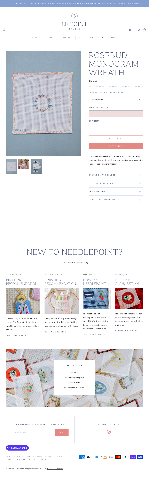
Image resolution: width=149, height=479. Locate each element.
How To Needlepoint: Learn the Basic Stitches (96, 282)
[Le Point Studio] (74, 21)
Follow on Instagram (74, 377)
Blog (114, 38)
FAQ (8, 456)
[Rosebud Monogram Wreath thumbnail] (11, 166)
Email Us (74, 372)
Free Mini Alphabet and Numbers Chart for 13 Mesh (128, 282)
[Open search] (4, 29)
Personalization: (99, 107)
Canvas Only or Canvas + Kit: (106, 93)
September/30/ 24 (53, 275)
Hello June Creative (55, 469)
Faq (81, 38)
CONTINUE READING (17, 336)
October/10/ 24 (13, 275)
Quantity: (94, 121)
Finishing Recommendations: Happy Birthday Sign (62, 282)
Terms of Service (55, 456)
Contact (67, 38)
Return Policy (21, 456)
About (51, 38)
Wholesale (97, 38)
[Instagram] (130, 30)
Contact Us (74, 382)
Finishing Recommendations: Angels (23, 282)
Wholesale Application (74, 387)
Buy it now (116, 146)
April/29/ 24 (89, 275)
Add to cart (116, 138)
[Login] (138, 30)
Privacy (37, 456)
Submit (61, 432)
